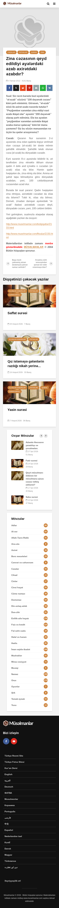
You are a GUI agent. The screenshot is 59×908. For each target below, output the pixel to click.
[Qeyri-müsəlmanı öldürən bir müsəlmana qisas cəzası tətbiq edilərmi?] (17, 475)
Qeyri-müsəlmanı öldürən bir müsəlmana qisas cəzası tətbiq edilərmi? (35, 478)
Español (9, 830)
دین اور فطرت (11, 867)
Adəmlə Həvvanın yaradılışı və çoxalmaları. (35, 445)
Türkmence (10, 861)
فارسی (8, 817)
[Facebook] (6, 741)
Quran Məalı (14, 295)
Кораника (10, 805)
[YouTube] (14, 741)
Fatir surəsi (31, 460)
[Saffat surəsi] (29, 296)
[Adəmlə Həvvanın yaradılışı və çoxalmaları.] (17, 445)
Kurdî (7, 842)
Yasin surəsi (17, 410)
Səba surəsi (32, 497)
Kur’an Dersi (11, 768)
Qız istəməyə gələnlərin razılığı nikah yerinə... (26, 364)
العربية (7, 780)
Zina (42, 52)
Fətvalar (23, 52)
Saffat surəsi (17, 313)
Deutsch (9, 786)
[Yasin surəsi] (29, 392)
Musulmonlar (11, 799)
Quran (34, 52)
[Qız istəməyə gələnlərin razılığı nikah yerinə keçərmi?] (29, 344)
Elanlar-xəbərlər (17, 291)
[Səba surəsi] (17, 499)
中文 (7, 824)
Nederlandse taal (13, 836)
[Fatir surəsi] (17, 463)
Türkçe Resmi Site (14, 756)
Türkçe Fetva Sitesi (14, 762)
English (8, 774)
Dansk (8, 848)
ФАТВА (8, 793)
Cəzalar (11, 52)
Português (10, 811)
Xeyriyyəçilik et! (13, 881)
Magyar (8, 855)
